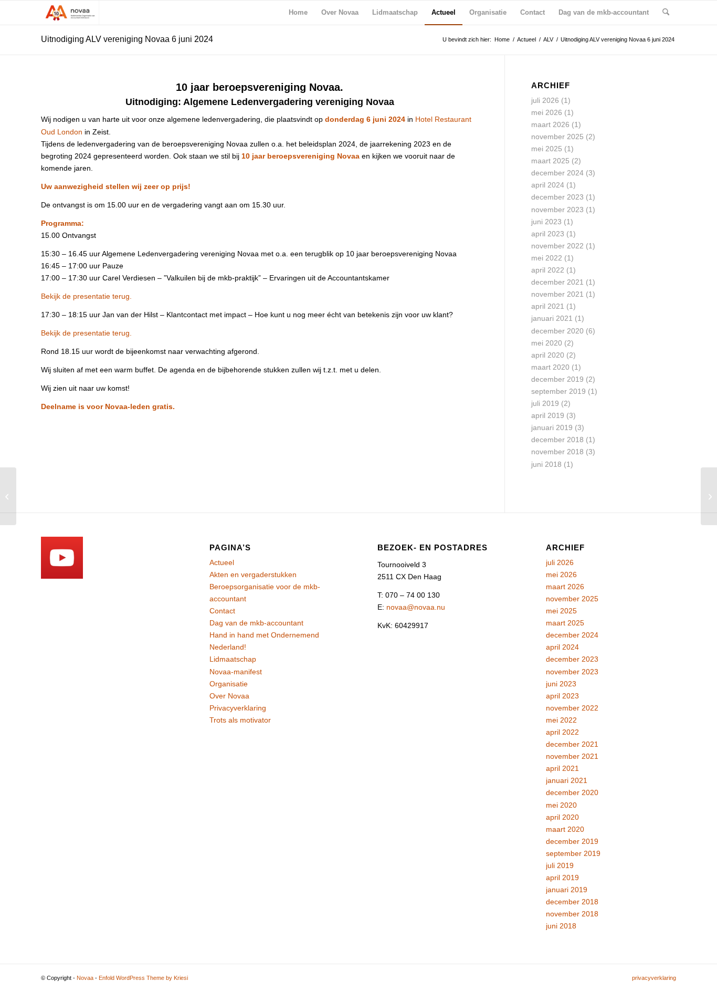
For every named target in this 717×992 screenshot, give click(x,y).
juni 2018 (546, 464)
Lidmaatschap (232, 659)
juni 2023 (546, 221)
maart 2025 (550, 160)
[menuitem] (298, 13)
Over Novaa (229, 696)
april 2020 (547, 355)
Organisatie (228, 684)
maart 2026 (550, 124)
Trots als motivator (240, 720)
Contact (222, 611)
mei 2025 (546, 148)
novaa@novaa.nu (415, 607)
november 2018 (557, 451)
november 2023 (557, 209)
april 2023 (547, 233)
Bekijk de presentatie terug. (86, 296)
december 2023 (557, 197)
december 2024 (557, 173)
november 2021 (557, 294)
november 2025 (557, 136)
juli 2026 (545, 100)
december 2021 (557, 282)
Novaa (85, 978)
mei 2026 (546, 112)
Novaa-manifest (235, 671)
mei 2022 (546, 258)
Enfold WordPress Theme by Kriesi (143, 978)
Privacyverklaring (237, 708)
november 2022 (557, 246)
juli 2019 (545, 403)
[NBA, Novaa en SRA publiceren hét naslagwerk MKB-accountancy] (8, 496)
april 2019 (547, 415)
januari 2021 (552, 318)
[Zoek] (666, 13)
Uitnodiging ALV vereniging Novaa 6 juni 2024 (127, 39)
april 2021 (547, 306)
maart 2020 (550, 367)
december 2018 (557, 439)
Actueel (221, 562)
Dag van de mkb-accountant (256, 623)
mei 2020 (546, 343)
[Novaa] (70, 13)
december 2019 (557, 379)
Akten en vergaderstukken (253, 574)
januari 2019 (552, 427)
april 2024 (547, 185)
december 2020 (557, 331)
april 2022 (547, 270)
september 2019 (558, 391)
